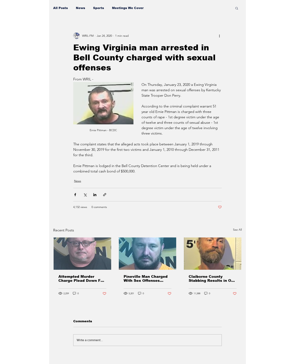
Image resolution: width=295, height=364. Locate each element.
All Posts (60, 8)
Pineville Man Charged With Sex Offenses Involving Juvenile (146, 279)
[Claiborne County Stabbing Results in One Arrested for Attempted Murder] (212, 253)
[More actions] (219, 35)
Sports (98, 8)
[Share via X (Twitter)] (85, 195)
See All (237, 229)
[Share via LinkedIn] (95, 195)
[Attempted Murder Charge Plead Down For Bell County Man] (82, 253)
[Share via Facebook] (75, 195)
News (80, 8)
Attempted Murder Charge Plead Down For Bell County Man (81, 279)
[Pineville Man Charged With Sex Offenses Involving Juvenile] (147, 253)
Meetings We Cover (128, 8)
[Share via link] (105, 195)
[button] (237, 8)
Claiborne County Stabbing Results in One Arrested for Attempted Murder (212, 279)
